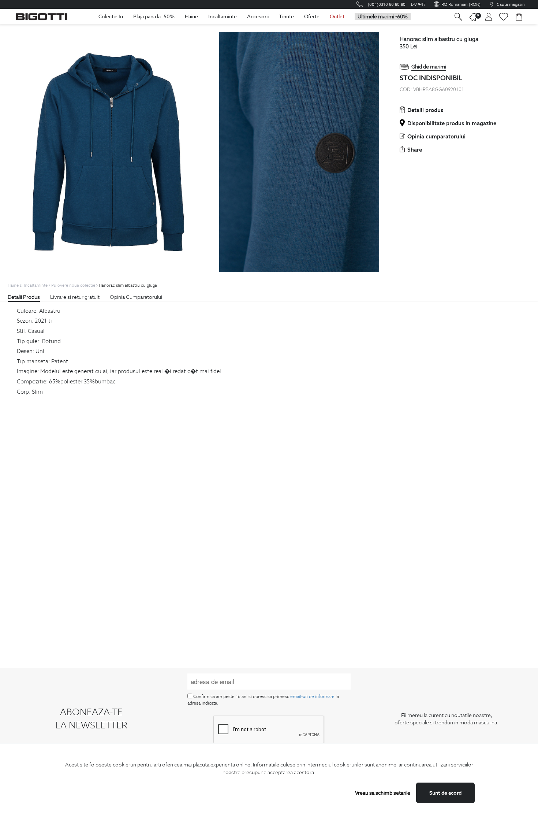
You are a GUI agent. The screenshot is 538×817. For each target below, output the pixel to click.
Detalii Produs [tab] (24, 297)
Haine (191, 16)
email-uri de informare (312, 696)
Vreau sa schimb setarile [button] (382, 793)
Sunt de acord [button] (445, 793)
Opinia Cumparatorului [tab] (136, 297)
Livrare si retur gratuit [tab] (75, 297)
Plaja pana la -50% (154, 16)
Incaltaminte (222, 16)
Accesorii (258, 16)
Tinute (286, 16)
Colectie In (110, 16)
